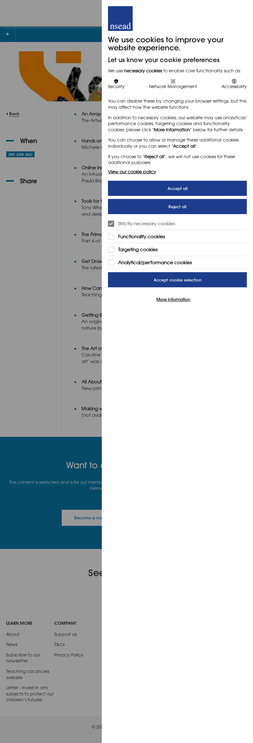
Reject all (177, 206)
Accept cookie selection (177, 279)
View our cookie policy (132, 171)
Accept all (178, 188)
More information (173, 299)
